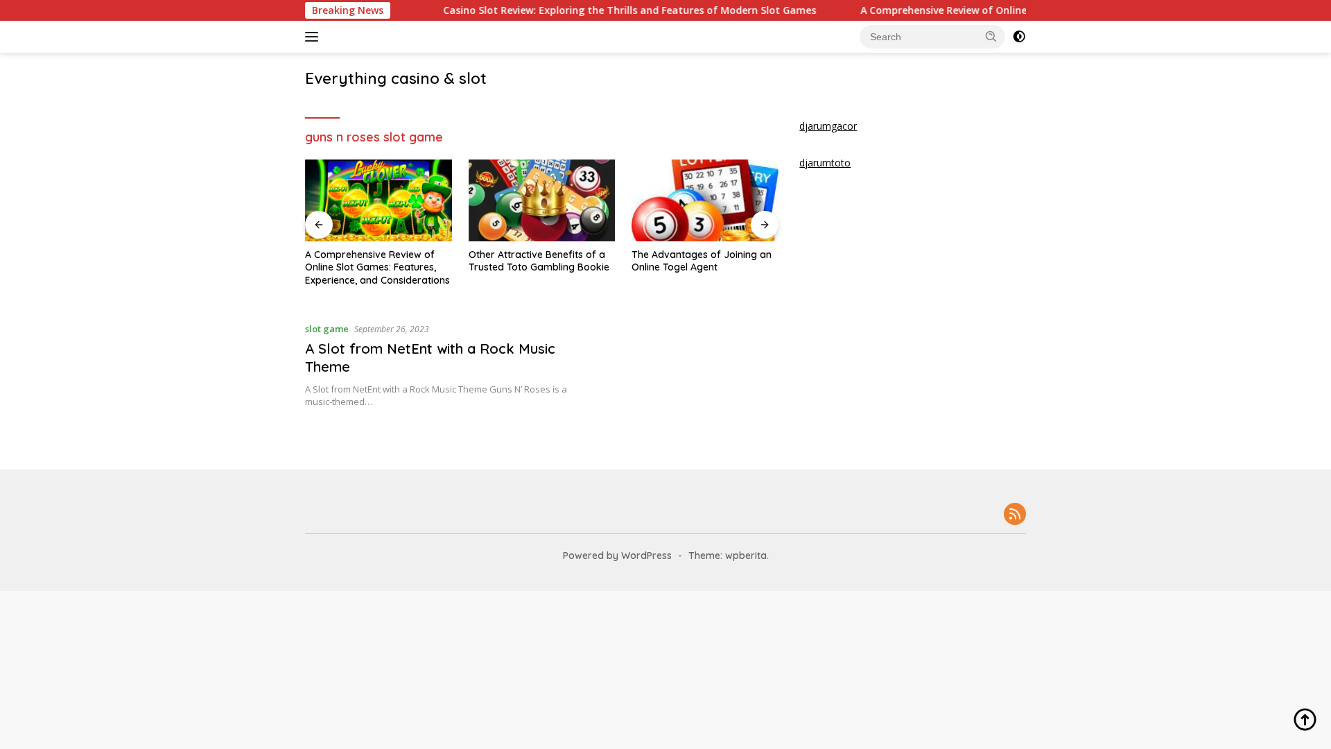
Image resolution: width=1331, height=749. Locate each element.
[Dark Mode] (1019, 37)
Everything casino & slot (396, 78)
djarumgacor (828, 125)
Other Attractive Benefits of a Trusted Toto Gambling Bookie (539, 260)
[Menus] (314, 37)
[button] (991, 36)
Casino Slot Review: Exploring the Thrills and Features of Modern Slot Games (610, 10)
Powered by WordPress (617, 555)
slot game (327, 328)
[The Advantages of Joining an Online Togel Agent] (705, 201)
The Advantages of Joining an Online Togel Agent (702, 260)
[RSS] (1015, 515)
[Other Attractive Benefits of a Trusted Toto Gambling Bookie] (542, 201)
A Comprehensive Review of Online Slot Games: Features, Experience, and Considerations (377, 267)
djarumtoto (825, 162)
